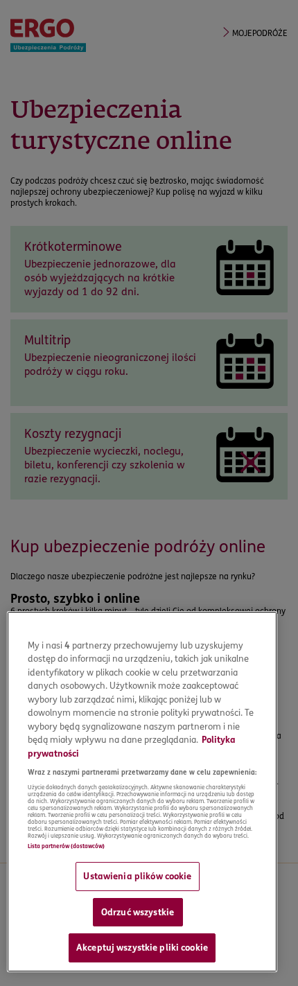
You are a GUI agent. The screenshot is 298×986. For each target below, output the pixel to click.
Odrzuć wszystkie (137, 911)
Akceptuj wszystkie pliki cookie (142, 947)
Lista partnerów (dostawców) (66, 846)
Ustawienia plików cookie (137, 875)
